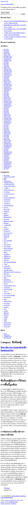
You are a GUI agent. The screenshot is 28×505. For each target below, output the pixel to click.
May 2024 (6, 77)
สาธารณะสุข (7, 276)
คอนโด (6, 195)
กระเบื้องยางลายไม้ (9, 184)
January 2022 (7, 116)
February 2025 (7, 69)
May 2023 (6, 94)
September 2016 (8, 153)
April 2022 (6, 112)
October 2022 (7, 104)
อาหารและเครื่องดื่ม (9, 295)
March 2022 (7, 114)
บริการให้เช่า (7, 246)
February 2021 (7, 132)
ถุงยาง (5, 227)
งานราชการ (7, 201)
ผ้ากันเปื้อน (7, 254)
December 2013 (8, 161)
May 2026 (6, 50)
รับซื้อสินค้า (7, 258)
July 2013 (6, 168)
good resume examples (9, 176)
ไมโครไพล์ (7, 326)
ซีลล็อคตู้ (6, 215)
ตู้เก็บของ (6, 223)
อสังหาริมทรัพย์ (8, 289)
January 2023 (7, 100)
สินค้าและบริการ (8, 281)
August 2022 (7, 107)
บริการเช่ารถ (7, 244)
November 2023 (8, 85)
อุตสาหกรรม (7, 297)
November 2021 (8, 119)
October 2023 (7, 87)
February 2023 (7, 98)
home (5, 178)
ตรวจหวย (6, 219)
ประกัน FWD (7, 250)
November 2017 (8, 145)
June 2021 (6, 126)
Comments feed (7, 336)
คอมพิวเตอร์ (7, 199)
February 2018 (7, 140)
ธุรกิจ (5, 238)
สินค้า (5, 278)
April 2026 (6, 52)
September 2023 (8, 88)
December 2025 (8, 56)
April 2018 (6, 138)
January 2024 (7, 83)
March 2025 (7, 67)
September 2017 (8, 146)
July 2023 (6, 91)
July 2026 (6, 49)
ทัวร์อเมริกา (7, 231)
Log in (5, 333)
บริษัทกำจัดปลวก (8, 248)
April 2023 (6, 95)
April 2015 (6, 159)
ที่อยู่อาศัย (6, 237)
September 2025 (8, 60)
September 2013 (8, 166)
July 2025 (6, 62)
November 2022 (8, 102)
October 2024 (7, 73)
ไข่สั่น (5, 320)
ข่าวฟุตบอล (7, 192)
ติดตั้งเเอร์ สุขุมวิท (8, 221)
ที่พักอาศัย (6, 235)
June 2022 (6, 109)
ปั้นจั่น (5, 252)
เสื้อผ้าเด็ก (6, 313)
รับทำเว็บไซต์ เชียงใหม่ (10, 262)
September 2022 (8, 105)
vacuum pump (7, 181)
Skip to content (4, 1)
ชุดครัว (6, 213)
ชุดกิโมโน (6, 211)
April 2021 (6, 129)
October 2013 (7, 164)
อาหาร (5, 291)
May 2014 (6, 160)
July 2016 (6, 156)
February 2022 (7, 115)
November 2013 (8, 163)
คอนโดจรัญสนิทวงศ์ (9, 197)
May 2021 (6, 128)
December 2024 (8, 70)
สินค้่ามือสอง (7, 279)
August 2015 (7, 157)
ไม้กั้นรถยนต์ (7, 324)
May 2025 (6, 64)
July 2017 (6, 149)
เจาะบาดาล (7, 303)
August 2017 (7, 147)
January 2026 (7, 55)
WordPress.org (7, 337)
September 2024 (8, 74)
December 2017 (8, 143)
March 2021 (7, 130)
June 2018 (6, 135)
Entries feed (7, 335)
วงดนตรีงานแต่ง (8, 270)
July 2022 (6, 108)
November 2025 (8, 57)
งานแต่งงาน (7, 203)
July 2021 (6, 125)
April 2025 (6, 66)
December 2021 (8, 118)
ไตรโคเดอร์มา (8, 322)
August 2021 (7, 123)
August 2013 (7, 167)
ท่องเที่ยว (6, 229)
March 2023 (7, 97)
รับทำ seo (6, 260)
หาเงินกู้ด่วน (7, 287)
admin (2, 502)
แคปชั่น (6, 317)
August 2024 (7, 76)
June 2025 (6, 63)
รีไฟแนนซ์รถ (7, 268)
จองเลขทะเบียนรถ (9, 205)
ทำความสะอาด (8, 233)
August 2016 (7, 154)
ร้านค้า (6, 264)
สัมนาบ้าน (6, 274)
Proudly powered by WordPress (8, 503)
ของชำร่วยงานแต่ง (9, 190)
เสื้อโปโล (6, 315)
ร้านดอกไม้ (7, 266)
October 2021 (7, 121)
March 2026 (7, 53)
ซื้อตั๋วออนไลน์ (8, 217)
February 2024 (7, 81)
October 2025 (7, 59)
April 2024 (6, 78)
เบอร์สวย (6, 307)
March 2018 (7, 139)
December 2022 (8, 101)
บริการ (5, 242)
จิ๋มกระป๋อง (7, 209)
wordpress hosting (8, 182)
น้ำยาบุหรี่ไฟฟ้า (8, 240)
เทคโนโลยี (7, 305)
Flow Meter (6, 175)
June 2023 (6, 93)
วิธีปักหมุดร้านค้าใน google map (12, 272)
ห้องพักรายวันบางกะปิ (10, 285)
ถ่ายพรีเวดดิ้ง (7, 225)
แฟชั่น (5, 319)
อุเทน (5, 299)
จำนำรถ (6, 207)
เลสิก (5, 309)
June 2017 (6, 150)
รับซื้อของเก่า (7, 256)
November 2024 (8, 71)
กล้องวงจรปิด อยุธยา (9, 186)
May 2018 (6, 136)
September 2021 (8, 122)
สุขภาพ (6, 283)
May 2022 (6, 111)
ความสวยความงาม (9, 194)
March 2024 (7, 80)
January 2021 (7, 133)
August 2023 (7, 90)
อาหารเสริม (7, 293)
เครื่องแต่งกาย (7, 301)
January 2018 (7, 142)
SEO (5, 179)
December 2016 (8, 152)
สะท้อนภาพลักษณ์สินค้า (7, 4)
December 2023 (8, 84)
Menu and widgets (5, 12)
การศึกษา (6, 188)
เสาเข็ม (6, 311)
